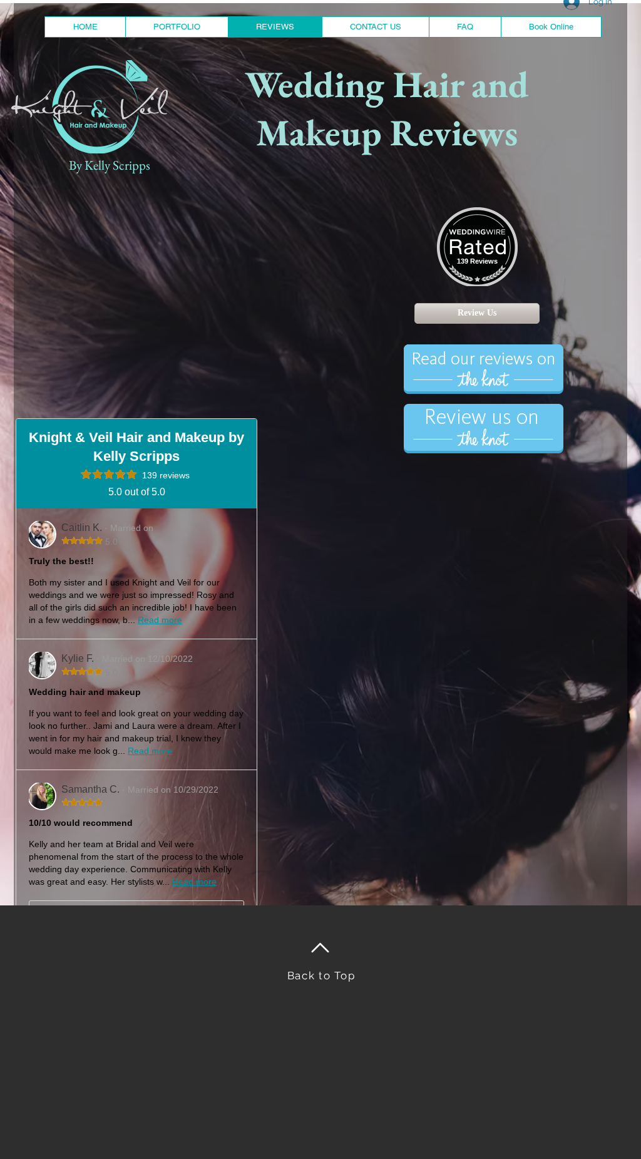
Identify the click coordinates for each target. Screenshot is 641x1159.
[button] (176, 27)
